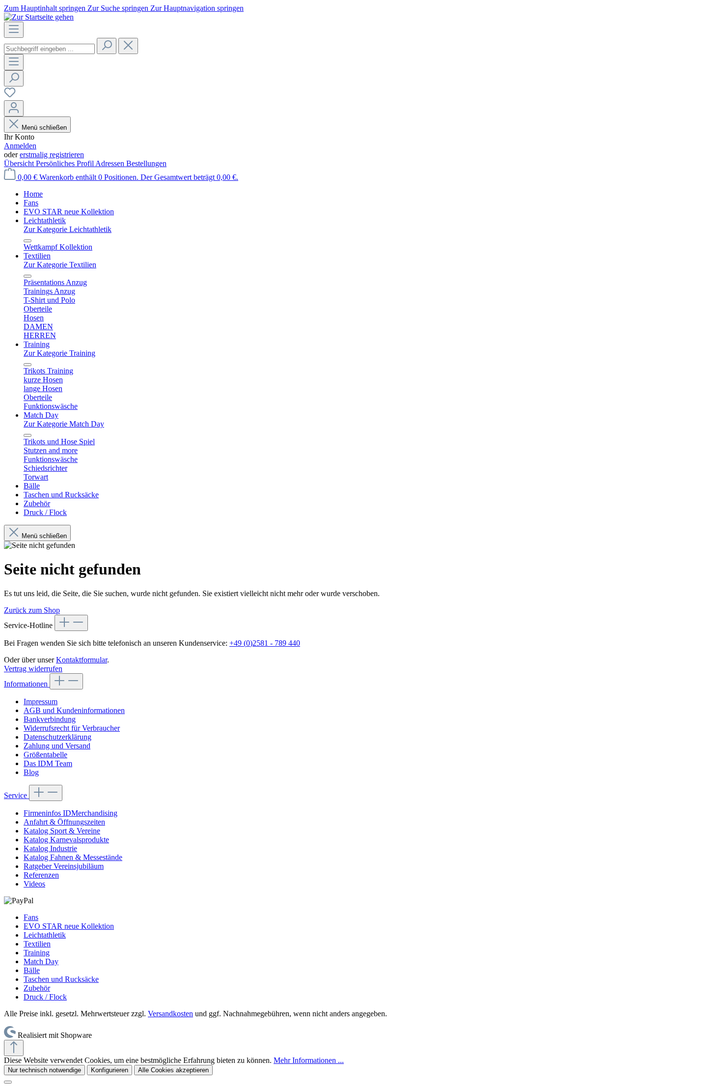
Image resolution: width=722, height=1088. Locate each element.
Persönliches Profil (65, 163)
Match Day (41, 961)
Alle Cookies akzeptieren (173, 1070)
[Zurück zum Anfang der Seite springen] (14, 1048)
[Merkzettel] (10, 95)
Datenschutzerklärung (57, 737)
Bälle (32, 970)
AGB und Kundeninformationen (74, 710)
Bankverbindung (50, 719)
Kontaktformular (81, 660)
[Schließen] (8, 1082)
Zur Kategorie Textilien (60, 264)
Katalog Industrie (50, 848)
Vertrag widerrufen (33, 668)
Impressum (40, 701)
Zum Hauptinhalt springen (45, 8)
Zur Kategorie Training (59, 353)
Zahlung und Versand (57, 746)
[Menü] (14, 30)
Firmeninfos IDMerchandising (70, 813)
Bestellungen (146, 163)
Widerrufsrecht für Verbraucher (72, 728)
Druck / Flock (45, 997)
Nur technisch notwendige (44, 1070)
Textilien (37, 944)
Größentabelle (45, 754)
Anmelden (20, 146)
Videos (34, 884)
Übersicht (20, 163)
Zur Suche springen (118, 8)
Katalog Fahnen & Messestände (73, 857)
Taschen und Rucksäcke (61, 979)
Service (16, 795)
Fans (31, 917)
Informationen (27, 684)
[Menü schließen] (27, 240)
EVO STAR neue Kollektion (69, 926)
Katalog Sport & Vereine (62, 831)
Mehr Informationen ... (309, 1060)
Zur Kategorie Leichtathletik (67, 229)
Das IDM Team (48, 763)
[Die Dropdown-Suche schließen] (128, 46)
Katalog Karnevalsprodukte (66, 839)
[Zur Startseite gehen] (39, 17)
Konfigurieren (109, 1070)
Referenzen (41, 875)
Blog (31, 772)
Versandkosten (170, 1013)
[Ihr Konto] (14, 108)
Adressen (110, 163)
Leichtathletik (45, 935)
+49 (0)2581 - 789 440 (264, 643)
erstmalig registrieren (52, 154)
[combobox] (49, 49)
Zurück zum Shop (32, 610)
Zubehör (37, 988)
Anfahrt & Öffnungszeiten (64, 822)
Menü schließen (44, 127)
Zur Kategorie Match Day (64, 424)
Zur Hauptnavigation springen (197, 8)
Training (37, 952)
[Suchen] (106, 46)
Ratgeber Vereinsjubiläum (64, 866)
